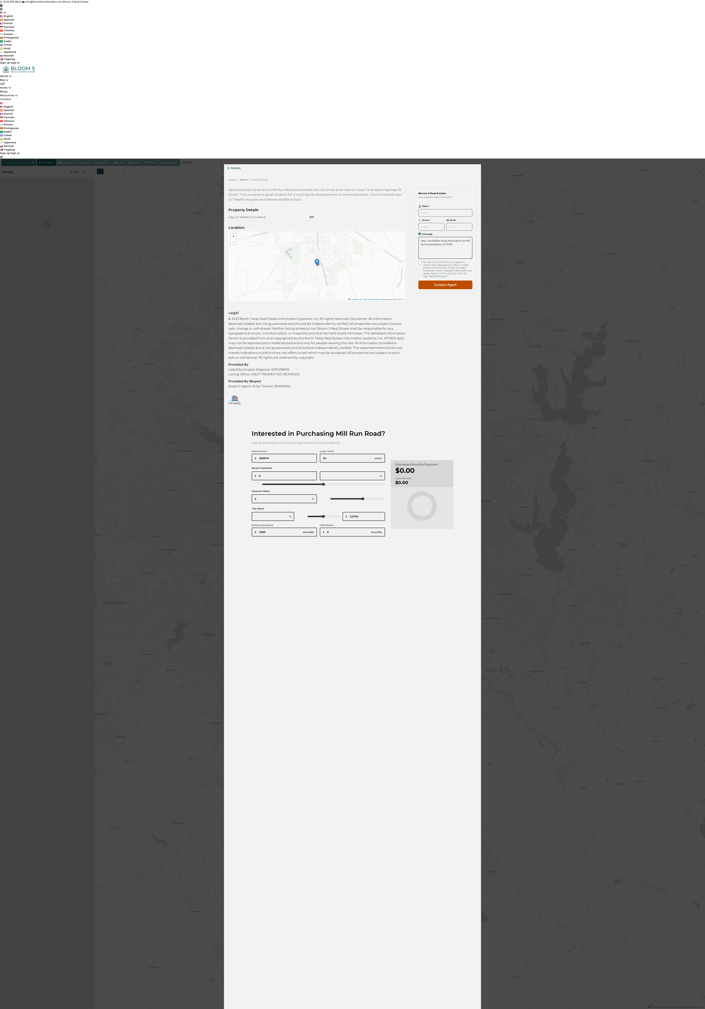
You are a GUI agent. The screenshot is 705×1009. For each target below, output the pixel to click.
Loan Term (327, 451)
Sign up (5, 62)
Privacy (442, 276)
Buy (2, 80)
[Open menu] (1, 157)
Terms (432, 276)
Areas (4, 87)
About (4, 76)
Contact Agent (445, 285)
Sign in (15, 62)
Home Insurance (262, 525)
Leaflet (354, 299)
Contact (5, 99)
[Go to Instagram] (1, 8)
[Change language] (3, 13)
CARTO (400, 299)
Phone (426, 220)
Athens (244, 179)
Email (454, 220)
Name (426, 206)
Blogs (4, 91)
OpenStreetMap (370, 299)
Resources (7, 95)
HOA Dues (326, 525)
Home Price (259, 451)
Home (232, 179)
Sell (2, 83)
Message (427, 234)
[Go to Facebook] (1, 5)
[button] (317, 262)
